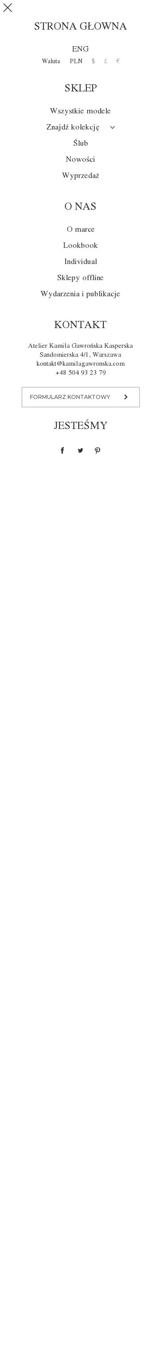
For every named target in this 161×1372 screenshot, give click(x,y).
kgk (80, 10)
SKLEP (123, 11)
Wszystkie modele (80, 111)
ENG (80, 49)
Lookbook (80, 246)
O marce (81, 230)
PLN (76, 61)
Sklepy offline (80, 278)
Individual (80, 262)
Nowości (80, 160)
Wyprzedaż (80, 176)
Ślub (80, 143)
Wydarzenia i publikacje (80, 294)
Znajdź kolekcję (72, 127)
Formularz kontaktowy (70, 397)
